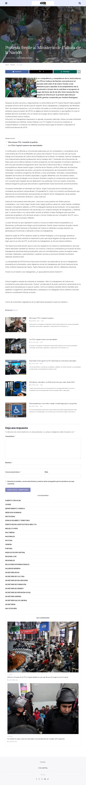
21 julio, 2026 (34, 363)
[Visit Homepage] (43, 3)
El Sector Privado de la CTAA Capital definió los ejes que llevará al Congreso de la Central (37, 677)
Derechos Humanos (13, 512)
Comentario (10, 436)
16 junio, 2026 (34, 384)
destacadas (10, 516)
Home (7, 65)
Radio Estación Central (15, 552)
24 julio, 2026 (34, 342)
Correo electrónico (13, 472)
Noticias (29, 58)
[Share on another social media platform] (79, 71)
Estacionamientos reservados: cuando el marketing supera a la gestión (53, 403)
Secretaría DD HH (12, 572)
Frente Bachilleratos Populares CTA (20, 524)
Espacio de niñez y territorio (17, 520)
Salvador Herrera (12, 568)
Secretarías (10, 604)
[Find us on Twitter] (39, 779)
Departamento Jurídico (15, 508)
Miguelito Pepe (11, 528)
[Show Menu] (6, 3)
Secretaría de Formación (15, 584)
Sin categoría (11, 608)
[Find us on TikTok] (48, 779)
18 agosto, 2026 (34, 320)
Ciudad (8, 504)
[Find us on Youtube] (45, 779)
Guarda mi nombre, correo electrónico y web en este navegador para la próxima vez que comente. (40, 483)
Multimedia (10, 532)
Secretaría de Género (14, 588)
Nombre (9, 463)
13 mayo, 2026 (34, 406)
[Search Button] (80, 3)
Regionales (10, 560)
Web (46, 472)
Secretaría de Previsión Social (18, 592)
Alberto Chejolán (13, 500)
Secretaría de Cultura (14, 576)
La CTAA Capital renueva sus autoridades (25, 145)
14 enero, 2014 (10, 58)
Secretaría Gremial (13, 596)
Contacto (42, 762)
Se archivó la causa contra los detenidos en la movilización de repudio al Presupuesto (36, 739)
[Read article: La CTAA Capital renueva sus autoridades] (15, 345)
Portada (8, 548)
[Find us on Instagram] (42, 779)
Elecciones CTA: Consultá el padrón (23, 142)
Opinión (8, 544)
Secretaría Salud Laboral (16, 600)
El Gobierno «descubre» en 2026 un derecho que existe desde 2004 (51, 382)
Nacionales (21, 58)
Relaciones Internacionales (17, 564)
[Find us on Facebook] (36, 779)
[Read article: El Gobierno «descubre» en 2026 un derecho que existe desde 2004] (15, 388)
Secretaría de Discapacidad (16, 580)
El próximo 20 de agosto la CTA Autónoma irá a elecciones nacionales (52, 361)
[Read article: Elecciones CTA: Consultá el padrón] (15, 324)
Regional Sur (10, 556)
